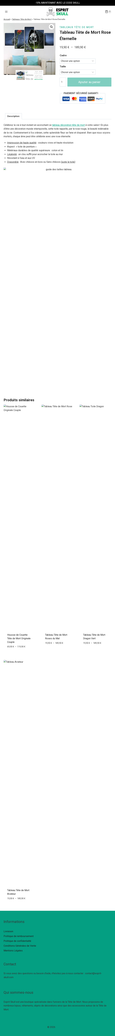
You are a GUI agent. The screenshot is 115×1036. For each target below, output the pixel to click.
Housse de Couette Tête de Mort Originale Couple (19, 638)
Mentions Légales (13, 950)
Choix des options (19, 653)
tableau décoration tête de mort (68, 125)
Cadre (63, 55)
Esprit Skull (62, 1027)
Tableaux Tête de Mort (22, 19)
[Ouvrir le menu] (6, 11)
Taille (63, 66)
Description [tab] (13, 116)
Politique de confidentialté (17, 941)
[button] (51, 27)
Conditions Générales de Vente (20, 945)
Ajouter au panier (89, 82)
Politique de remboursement (19, 936)
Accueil (7, 19)
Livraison (8, 931)
